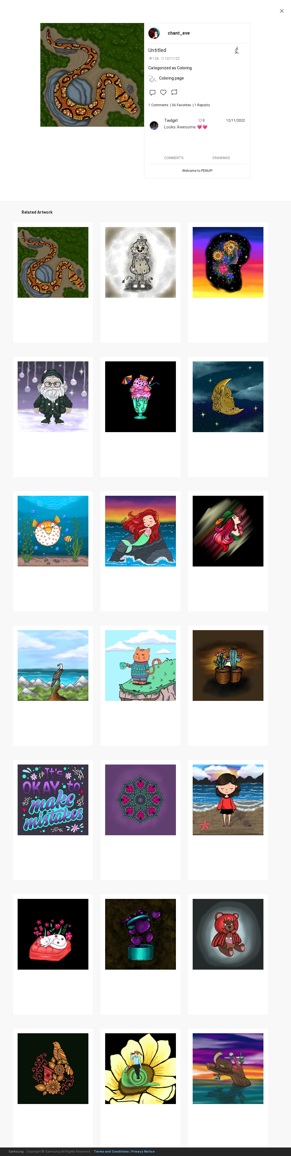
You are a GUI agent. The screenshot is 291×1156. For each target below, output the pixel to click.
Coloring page (171, 78)
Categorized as (170, 68)
